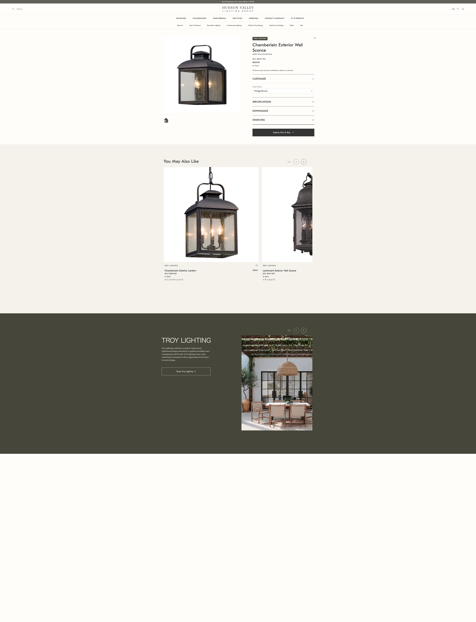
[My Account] (461, 9)
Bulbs (292, 25)
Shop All (180, 25)
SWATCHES (259, 119)
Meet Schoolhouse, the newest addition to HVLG (238, 2)
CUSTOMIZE (259, 78)
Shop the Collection (262, 54)
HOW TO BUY (237, 18)
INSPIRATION (253, 18)
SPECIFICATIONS (262, 101)
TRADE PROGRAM (219, 18)
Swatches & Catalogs (276, 25)
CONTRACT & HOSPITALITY (274, 18)
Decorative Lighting (213, 25)
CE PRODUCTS (298, 18)
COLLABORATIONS (199, 18)
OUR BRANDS (181, 18)
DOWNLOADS (260, 110)
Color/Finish (257, 87)
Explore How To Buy (282, 132)
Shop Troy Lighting (185, 371)
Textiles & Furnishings (255, 25)
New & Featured (194, 25)
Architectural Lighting (234, 25)
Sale (301, 25)
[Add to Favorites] (257, 265)
